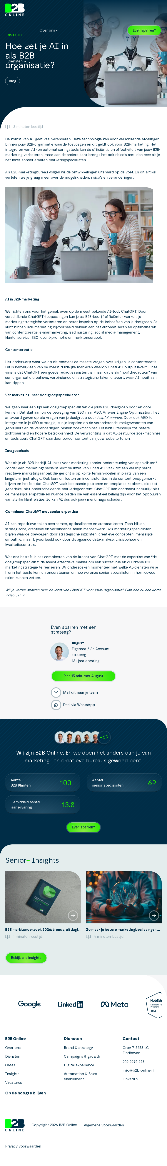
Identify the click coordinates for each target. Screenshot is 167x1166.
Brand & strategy (78, 1048)
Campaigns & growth (82, 1056)
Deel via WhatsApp (79, 705)
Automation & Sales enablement (80, 1076)
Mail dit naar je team (80, 692)
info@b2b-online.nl (138, 1070)
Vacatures (13, 1082)
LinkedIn (130, 1079)
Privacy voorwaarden (23, 1146)
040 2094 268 (133, 1062)
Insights (66, 112)
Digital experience (79, 1065)
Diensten (15, 61)
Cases (111, 61)
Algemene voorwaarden (104, 1125)
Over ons (47, 30)
